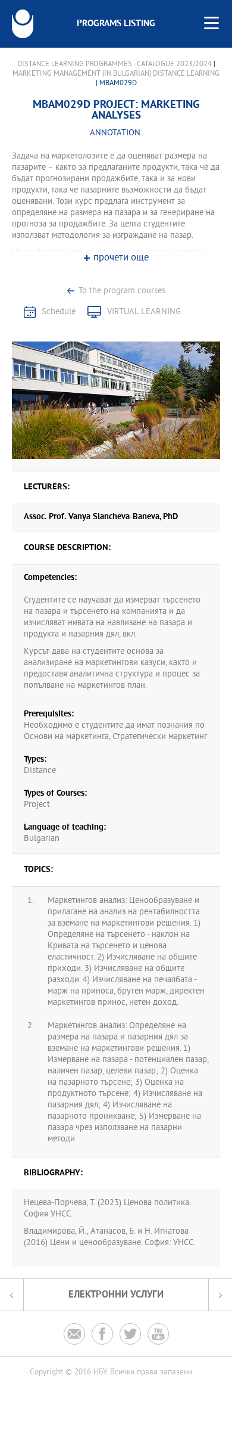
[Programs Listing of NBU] (22, 24)
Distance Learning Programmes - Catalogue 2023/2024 (114, 64)
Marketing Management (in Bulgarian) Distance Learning (116, 74)
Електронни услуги (116, 1295)
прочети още (121, 258)
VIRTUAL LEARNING (144, 312)
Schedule (59, 312)
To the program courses (122, 291)
